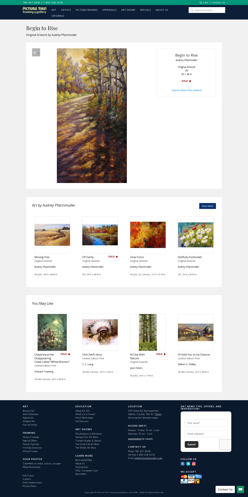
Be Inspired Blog (83, 460)
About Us (80, 463)
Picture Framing (31, 437)
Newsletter (80, 474)
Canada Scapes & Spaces (88, 440)
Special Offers (30, 440)
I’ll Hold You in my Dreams (194, 354)
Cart (205, 2)
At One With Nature (137, 356)
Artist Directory (30, 414)
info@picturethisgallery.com (148, 458)
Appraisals (28, 417)
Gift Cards (28, 475)
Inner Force (137, 257)
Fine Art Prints (30, 424)
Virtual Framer (30, 451)
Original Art (29, 421)
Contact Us (218, 2)
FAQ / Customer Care (86, 470)
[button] (36, 52)
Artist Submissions (32, 482)
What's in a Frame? (85, 414)
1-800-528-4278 (53, 2)
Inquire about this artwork (186, 90)
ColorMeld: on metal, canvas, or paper (42, 463)
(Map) (158, 414)
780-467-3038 (31, 2)
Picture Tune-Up (31, 444)
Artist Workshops (84, 417)
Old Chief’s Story (92, 354)
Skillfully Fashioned (190, 257)
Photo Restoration (31, 467)
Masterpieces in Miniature (88, 433)
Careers (27, 479)
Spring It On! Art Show (86, 437)
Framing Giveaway (32, 447)
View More (207, 206)
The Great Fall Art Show (87, 444)
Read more (52, 246)
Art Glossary (81, 421)
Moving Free (41, 257)
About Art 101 (82, 410)
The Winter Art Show (85, 447)
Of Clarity (88, 257)
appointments (135, 438)
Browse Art (28, 410)
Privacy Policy (29, 486)
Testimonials (81, 467)
